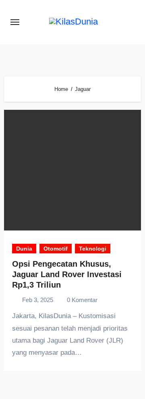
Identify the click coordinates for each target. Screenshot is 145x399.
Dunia (24, 248)
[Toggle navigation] (15, 22)
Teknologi (92, 248)
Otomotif (56, 248)
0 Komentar (82, 299)
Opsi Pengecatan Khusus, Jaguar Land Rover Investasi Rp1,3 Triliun (67, 274)
